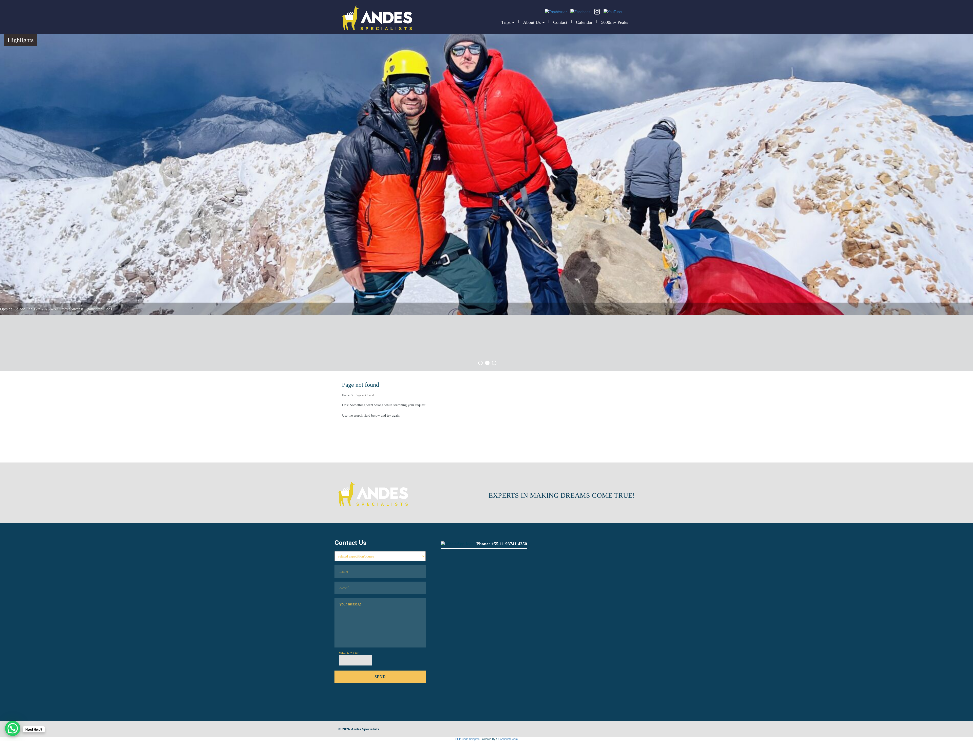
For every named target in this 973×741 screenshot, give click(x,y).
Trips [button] (506, 22)
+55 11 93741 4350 (509, 543)
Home (345, 395)
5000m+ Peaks (614, 22)
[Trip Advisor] (556, 11)
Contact (560, 22)
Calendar (584, 22)
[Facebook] (580, 11)
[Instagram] (597, 11)
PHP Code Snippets (467, 739)
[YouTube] (613, 11)
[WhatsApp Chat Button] (12, 728)
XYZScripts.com (508, 739)
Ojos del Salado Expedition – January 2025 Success (41, 365)
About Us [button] (532, 22)
